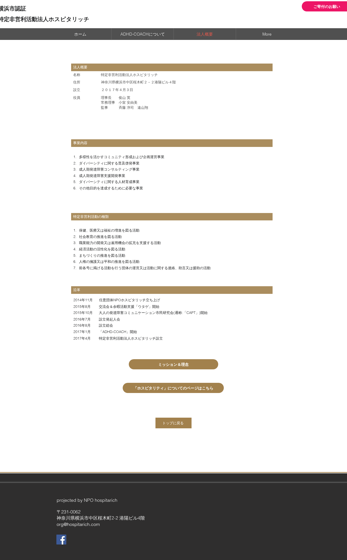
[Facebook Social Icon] (61, 539)
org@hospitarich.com (78, 524)
